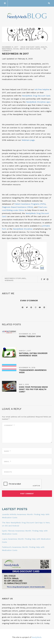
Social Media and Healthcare (26, 49)
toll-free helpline (41, 89)
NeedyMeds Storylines (23, 229)
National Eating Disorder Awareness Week (33, 354)
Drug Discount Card (30, 47)
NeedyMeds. (37, 637)
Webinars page (28, 140)
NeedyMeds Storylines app (38, 102)
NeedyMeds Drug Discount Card (36, 96)
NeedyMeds (7, 49)
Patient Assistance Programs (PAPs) (30, 204)
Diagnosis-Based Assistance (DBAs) (17, 207)
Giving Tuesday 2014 (30, 336)
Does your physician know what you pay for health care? (33, 389)
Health (44, 47)
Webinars (9, 280)
